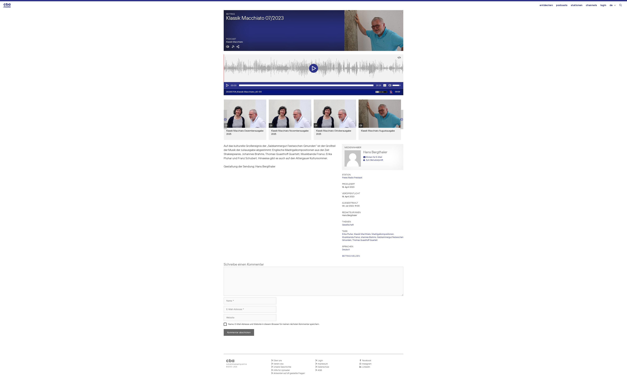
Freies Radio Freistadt (352, 178)
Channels (591, 5)
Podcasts (562, 5)
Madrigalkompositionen (383, 234)
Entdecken (546, 5)
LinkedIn (365, 367)
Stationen (577, 5)
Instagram (366, 364)
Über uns (277, 361)
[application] (313, 85)
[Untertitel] (384, 85)
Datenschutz (323, 367)
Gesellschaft (348, 225)
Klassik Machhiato (362, 234)
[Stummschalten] (390, 85)
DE (611, 5)
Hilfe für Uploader (281, 370)
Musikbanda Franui (351, 237)
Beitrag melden (351, 256)
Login (603, 5)
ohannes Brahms (368, 237)
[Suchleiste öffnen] (620, 5)
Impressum (322, 364)
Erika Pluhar (347, 234)
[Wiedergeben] (227, 85)
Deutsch (346, 250)
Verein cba (278, 364)
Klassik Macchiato (234, 42)
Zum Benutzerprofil (374, 160)
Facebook (366, 361)
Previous (225, 119)
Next (401, 119)
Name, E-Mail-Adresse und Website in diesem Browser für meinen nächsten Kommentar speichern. (273, 324)
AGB (319, 370)
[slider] (306, 85)
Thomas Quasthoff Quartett (365, 240)
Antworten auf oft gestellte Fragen (289, 373)
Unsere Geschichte (282, 367)
